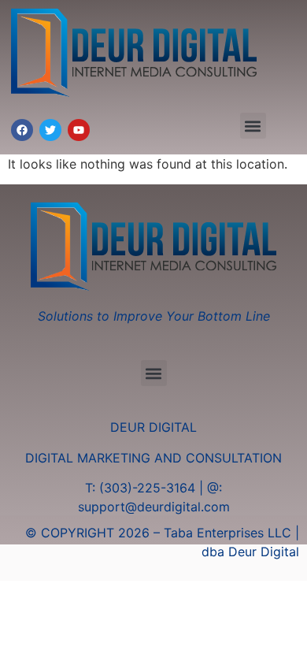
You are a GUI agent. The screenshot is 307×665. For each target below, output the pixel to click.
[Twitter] (50, 130)
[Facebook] (22, 130)
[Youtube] (79, 130)
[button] (253, 126)
